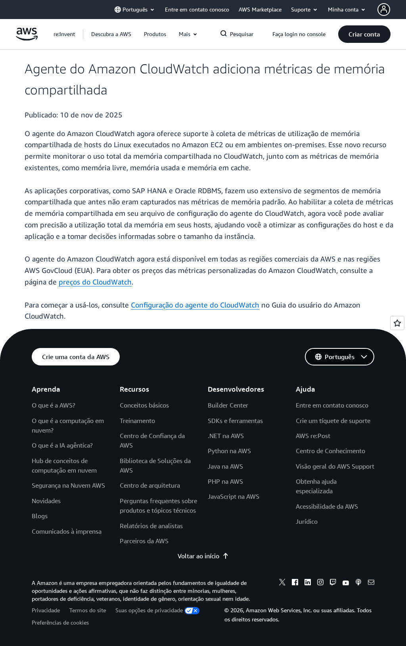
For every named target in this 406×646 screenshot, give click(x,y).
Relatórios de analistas (151, 526)
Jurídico (307, 521)
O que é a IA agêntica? (62, 445)
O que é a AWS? (53, 405)
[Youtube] (346, 583)
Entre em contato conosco (332, 405)
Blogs (40, 516)
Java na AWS (225, 466)
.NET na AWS (226, 436)
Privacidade (46, 610)
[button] (111, 34)
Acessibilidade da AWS (327, 506)
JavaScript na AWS (233, 496)
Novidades (46, 501)
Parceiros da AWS (144, 541)
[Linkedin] (307, 583)
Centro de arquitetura (150, 485)
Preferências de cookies (60, 622)
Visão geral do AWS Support (335, 466)
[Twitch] (333, 583)
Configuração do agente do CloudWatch (195, 304)
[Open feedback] (397, 323)
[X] (282, 583)
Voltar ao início (198, 556)
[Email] (371, 583)
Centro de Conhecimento (330, 451)
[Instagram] (320, 583)
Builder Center (228, 405)
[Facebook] (295, 583)
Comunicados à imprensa (67, 531)
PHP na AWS (225, 481)
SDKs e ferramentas (235, 421)
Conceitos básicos (144, 405)
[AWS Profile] (383, 9)
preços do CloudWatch (95, 281)
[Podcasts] (358, 583)
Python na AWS (229, 451)
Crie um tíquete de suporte (333, 421)
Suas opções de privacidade (149, 610)
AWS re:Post (313, 436)
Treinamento (137, 421)
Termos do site (87, 610)
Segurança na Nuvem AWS (68, 485)
